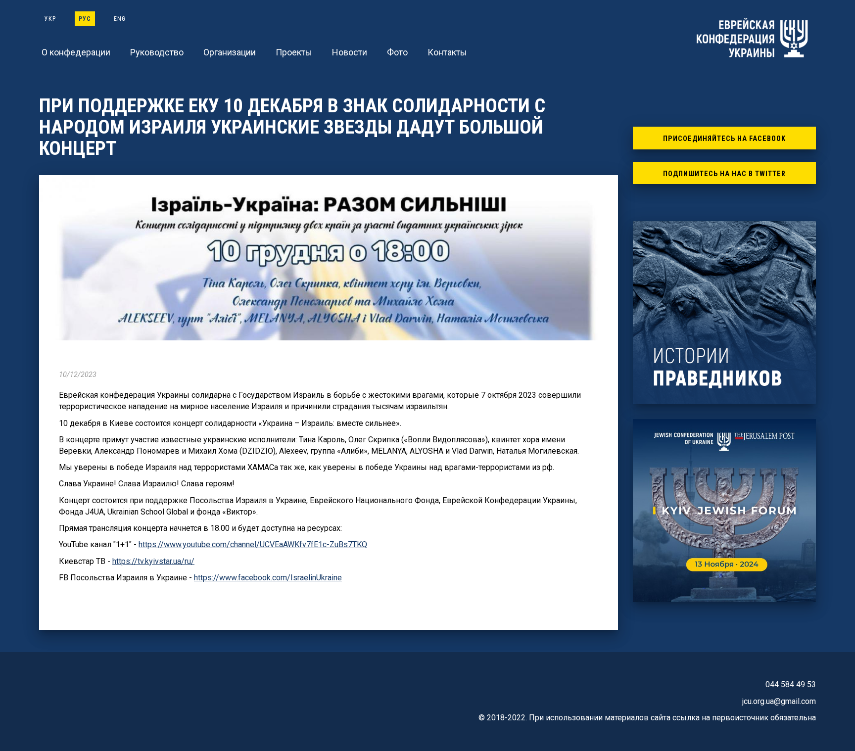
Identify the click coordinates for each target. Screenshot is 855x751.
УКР (50, 18)
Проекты (294, 52)
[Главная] (754, 37)
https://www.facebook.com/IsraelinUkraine (268, 577)
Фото (397, 52)
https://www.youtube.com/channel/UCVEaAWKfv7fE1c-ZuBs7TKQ (253, 544)
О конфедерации (76, 52)
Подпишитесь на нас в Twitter (724, 174)
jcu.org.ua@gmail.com (779, 701)
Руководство (157, 52)
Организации (229, 52)
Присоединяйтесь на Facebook (724, 139)
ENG (120, 18)
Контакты (447, 52)
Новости (349, 52)
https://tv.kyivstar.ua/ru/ (153, 561)
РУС (85, 18)
